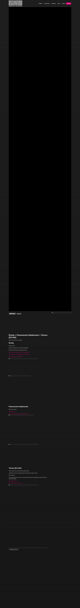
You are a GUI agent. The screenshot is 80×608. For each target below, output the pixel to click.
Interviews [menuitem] (54, 3)
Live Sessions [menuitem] (47, 3)
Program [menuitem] (40, 3)
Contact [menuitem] (63, 3)
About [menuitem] (59, 3)
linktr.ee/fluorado (12, 411)
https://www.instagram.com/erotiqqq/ (15, 356)
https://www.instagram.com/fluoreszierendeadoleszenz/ (19, 413)
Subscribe (68, 3)
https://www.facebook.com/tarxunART (16, 483)
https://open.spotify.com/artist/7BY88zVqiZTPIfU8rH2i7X (19, 354)
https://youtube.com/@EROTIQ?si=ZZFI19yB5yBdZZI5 (19, 352)
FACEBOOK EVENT (13, 549)
